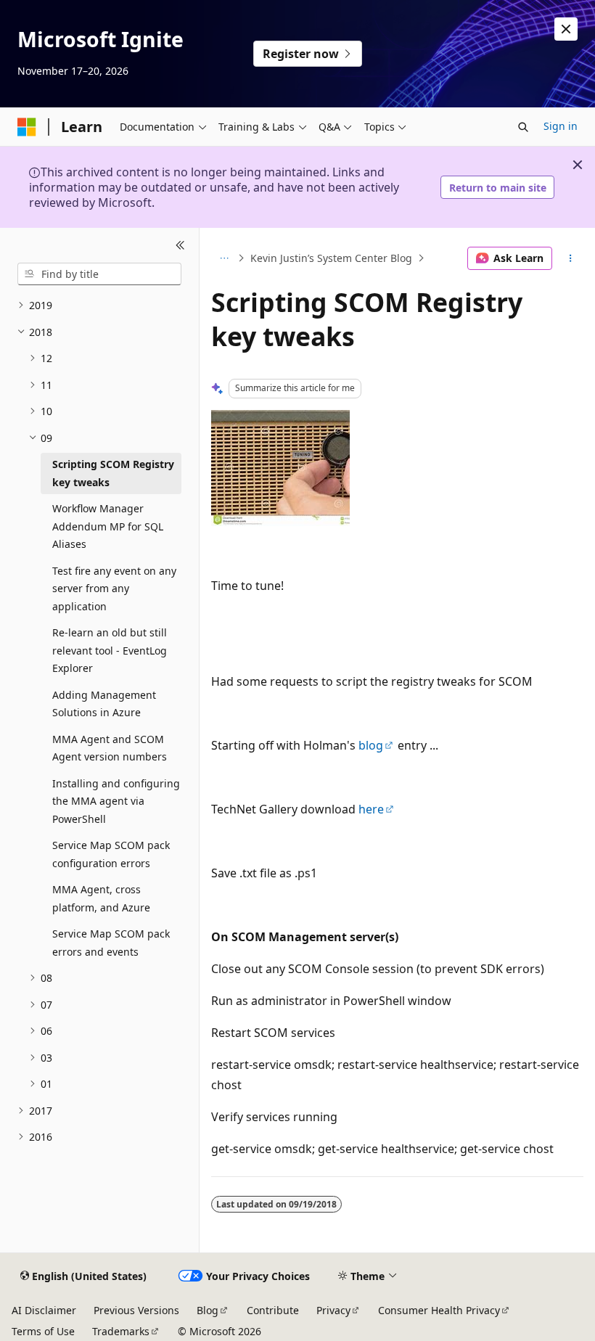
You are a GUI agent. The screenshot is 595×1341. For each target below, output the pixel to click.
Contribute (273, 1310)
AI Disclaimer (44, 1310)
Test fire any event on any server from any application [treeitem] (114, 588)
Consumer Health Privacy (439, 1310)
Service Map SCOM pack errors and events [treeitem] (111, 943)
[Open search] (523, 127)
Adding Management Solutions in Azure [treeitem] (104, 704)
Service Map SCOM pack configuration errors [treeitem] (111, 854)
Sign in (560, 126)
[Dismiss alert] (566, 29)
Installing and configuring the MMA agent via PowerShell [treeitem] (116, 801)
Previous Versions (136, 1310)
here (371, 809)
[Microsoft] (26, 127)
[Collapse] (180, 245)
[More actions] (570, 258)
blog (370, 745)
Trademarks (120, 1331)
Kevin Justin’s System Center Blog (331, 258)
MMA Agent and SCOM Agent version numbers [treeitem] (109, 748)
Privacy (333, 1310)
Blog (207, 1310)
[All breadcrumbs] (224, 258)
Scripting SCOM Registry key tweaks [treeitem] (113, 473)
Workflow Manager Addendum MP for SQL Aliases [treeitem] (107, 526)
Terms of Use (43, 1331)
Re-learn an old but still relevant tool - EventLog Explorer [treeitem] (109, 650)
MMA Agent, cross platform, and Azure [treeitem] (101, 898)
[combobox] (99, 274)
